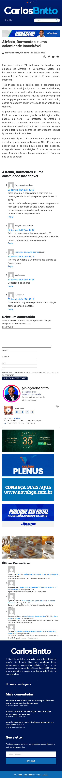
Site (4, 363)
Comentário (8, 327)
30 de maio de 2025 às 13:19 (21, 256)
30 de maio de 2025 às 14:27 (21, 279)
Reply (10, 217)
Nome (5, 350)
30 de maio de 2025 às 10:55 (21, 190)
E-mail (5, 357)
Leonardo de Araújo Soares (26, 252)
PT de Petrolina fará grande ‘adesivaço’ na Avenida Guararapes (37, 574)
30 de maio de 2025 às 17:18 (21, 299)
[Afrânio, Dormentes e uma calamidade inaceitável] (49, 56)
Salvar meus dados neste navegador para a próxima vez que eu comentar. (30, 374)
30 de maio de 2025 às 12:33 (21, 230)
